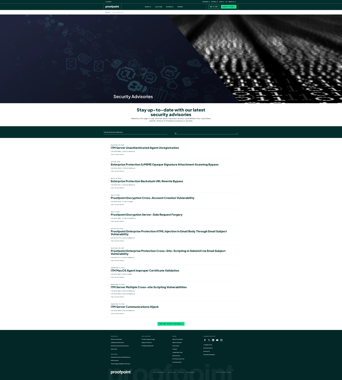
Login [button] (221, 1)
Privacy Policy (171, 372)
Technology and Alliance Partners (120, 363)
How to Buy (175, 345)
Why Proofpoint (177, 342)
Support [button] (213, 1)
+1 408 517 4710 (207, 345)
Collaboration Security (117, 342)
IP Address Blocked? (148, 345)
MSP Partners (115, 360)
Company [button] (180, 6)
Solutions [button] (158, 6)
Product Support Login (148, 339)
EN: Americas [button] (230, 1)
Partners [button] (205, 1)
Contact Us (206, 351)
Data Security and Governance (120, 345)
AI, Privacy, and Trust (178, 359)
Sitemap (180, 372)
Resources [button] (169, 6)
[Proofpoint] (113, 7)
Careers (174, 349)
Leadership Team (177, 352)
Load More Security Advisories (170, 324)
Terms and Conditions (159, 372)
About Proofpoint (177, 339)
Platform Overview (116, 339)
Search (109, 1)
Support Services (147, 342)
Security (107, 12)
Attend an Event (208, 348)
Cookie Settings (190, 372)
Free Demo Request (209, 354)
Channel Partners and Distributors (120, 357)
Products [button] (148, 6)
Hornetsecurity (176, 362)
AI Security (114, 349)
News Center (176, 355)
